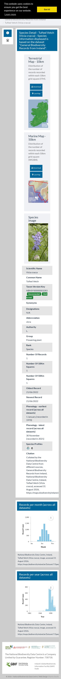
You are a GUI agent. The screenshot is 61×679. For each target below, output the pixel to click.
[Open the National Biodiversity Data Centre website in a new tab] (9, 649)
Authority (31, 327)
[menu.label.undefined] (50, 517)
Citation (30, 453)
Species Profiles (34, 444)
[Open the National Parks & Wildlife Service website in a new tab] (49, 649)
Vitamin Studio (53, 676)
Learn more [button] (10, 14)
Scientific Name (34, 268)
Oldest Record (33, 388)
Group (29, 336)
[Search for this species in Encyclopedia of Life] (32, 447)
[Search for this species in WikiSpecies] (28, 447)
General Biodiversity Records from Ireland (25, 19)
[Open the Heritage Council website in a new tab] (20, 649)
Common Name (34, 277)
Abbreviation (33, 317)
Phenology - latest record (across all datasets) (35, 428)
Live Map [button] (36, 93)
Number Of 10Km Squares (35, 365)
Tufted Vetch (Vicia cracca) (17, 22)
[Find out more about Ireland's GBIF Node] (16, 664)
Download (37, 87)
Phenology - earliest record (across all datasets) (36, 409)
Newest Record (34, 397)
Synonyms (31, 302)
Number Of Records (36, 354)
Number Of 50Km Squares (35, 377)
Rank (28, 345)
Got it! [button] (47, 9)
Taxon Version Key (35, 286)
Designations (32, 308)
